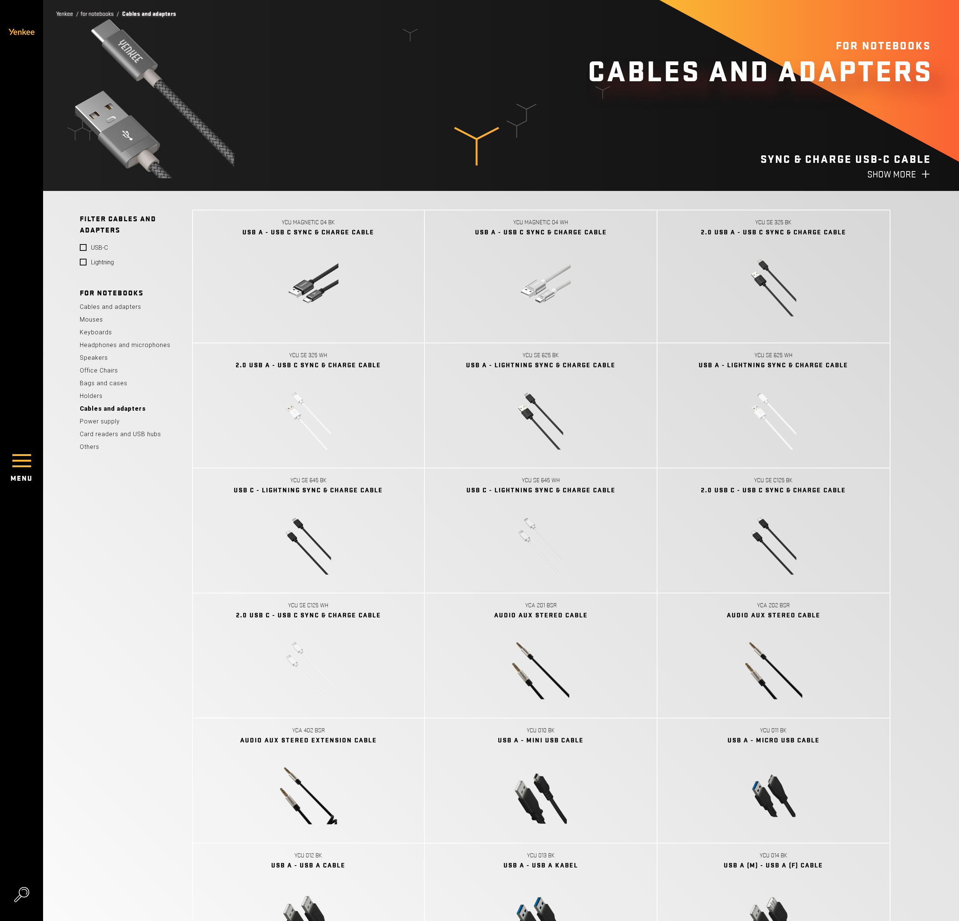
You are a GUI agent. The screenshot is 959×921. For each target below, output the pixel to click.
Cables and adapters (110, 306)
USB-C (99, 247)
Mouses (91, 319)
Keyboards (96, 332)
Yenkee (64, 14)
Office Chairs (99, 370)
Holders (91, 395)
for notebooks (97, 14)
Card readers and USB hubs (120, 434)
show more (891, 174)
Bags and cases (103, 383)
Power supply (100, 421)
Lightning (102, 262)
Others (89, 446)
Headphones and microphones (125, 345)
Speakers (94, 357)
